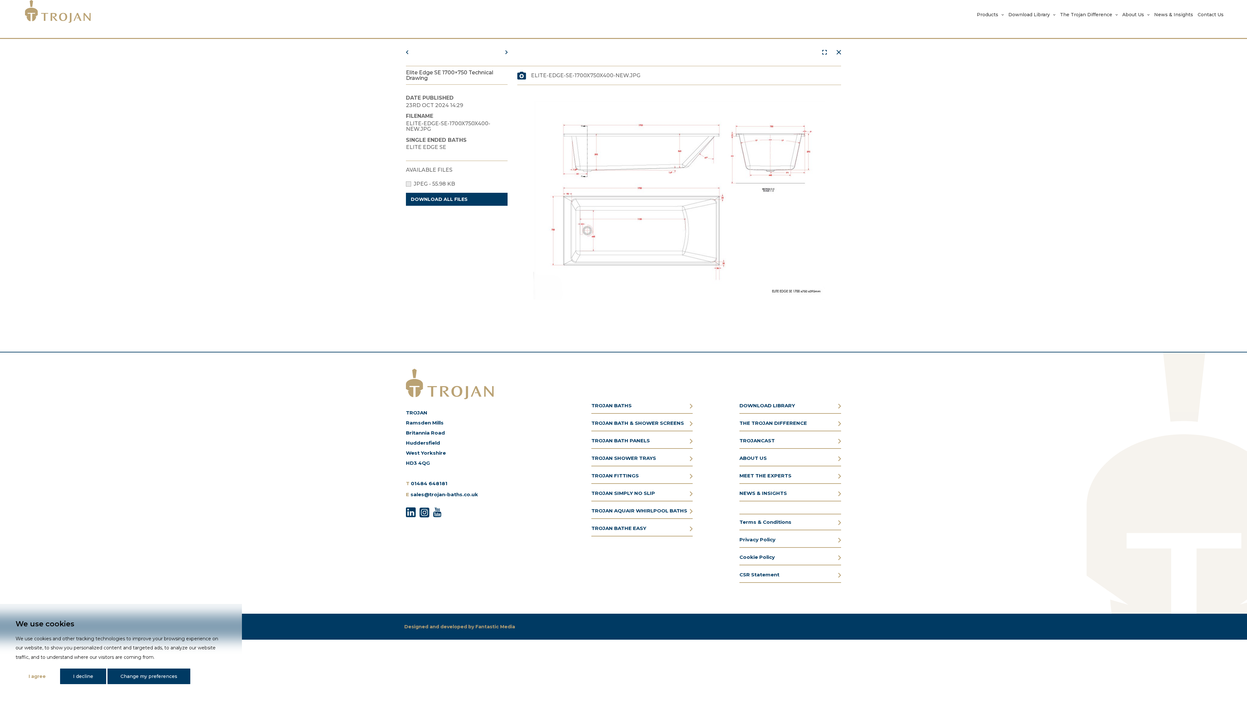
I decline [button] (83, 676)
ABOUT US (753, 458)
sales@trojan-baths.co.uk (444, 494)
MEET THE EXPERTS (765, 476)
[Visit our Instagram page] (424, 511)
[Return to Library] (839, 52)
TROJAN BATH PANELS (620, 440)
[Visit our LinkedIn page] (411, 511)
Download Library (1029, 15)
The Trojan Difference (1086, 15)
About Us (1133, 15)
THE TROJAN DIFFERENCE (773, 423)
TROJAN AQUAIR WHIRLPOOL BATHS (639, 511)
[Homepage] (58, 11)
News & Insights (1173, 15)
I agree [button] (37, 676)
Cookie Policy (757, 557)
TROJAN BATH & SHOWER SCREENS (637, 423)
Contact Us (1211, 15)
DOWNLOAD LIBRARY (767, 405)
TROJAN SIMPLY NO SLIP (623, 493)
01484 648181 (429, 483)
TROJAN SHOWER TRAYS (623, 458)
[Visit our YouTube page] (437, 511)
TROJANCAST (757, 440)
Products (987, 15)
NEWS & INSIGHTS (763, 493)
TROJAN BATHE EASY (618, 528)
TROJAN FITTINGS (615, 476)
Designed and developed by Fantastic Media (459, 627)
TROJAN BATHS (611, 405)
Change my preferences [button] (148, 676)
